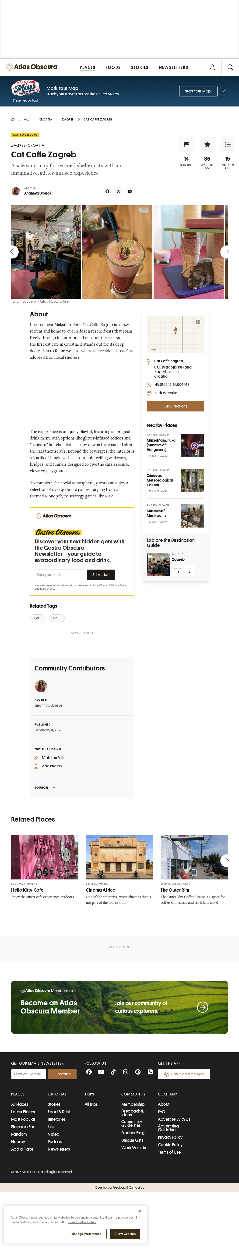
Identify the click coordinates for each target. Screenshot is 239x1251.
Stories (54, 1104)
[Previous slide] (12, 252)
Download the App (187, 1074)
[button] (186, 144)
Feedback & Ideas (132, 1113)
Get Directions (175, 406)
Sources (42, 787)
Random (19, 1134)
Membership (133, 1104)
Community (133, 1094)
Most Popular (23, 1119)
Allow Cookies (125, 1234)
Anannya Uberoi (37, 193)
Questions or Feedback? (119, 1187)
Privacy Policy (119, 585)
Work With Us (133, 1148)
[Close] (139, 1211)
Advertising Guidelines (168, 1128)
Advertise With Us (174, 1119)
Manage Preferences (86, 1234)
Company (167, 1094)
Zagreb (178, 559)
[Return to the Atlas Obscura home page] (32, 67)
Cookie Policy (170, 1145)
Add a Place (22, 1149)
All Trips (91, 1104)
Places (18, 1094)
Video (53, 1134)
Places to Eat (22, 1127)
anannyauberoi (48, 705)
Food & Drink (59, 1112)
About (163, 1104)
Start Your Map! (198, 91)
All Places (19, 1104)
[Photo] (192, 445)
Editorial (57, 1094)
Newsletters (59, 1149)
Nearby (18, 1142)
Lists (51, 1127)
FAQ (161, 1112)
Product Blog (132, 1133)
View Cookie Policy (82, 1222)
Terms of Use (47, 588)
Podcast (55, 1142)
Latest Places (23, 1112)
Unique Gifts (132, 1140)
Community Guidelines (131, 1123)
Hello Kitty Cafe (27, 890)
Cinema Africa (100, 890)
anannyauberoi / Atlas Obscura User (41, 301)
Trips (90, 1094)
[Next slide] (226, 252)
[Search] (230, 67)
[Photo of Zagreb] (158, 564)
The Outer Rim (175, 890)
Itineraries (57, 1119)
